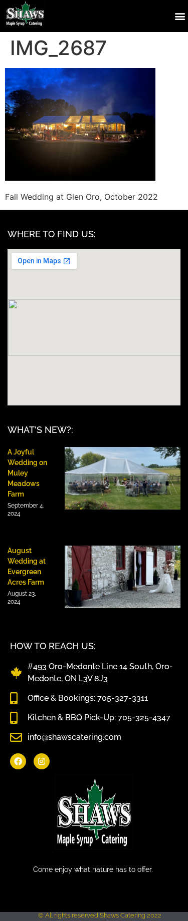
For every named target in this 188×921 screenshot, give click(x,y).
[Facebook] (18, 761)
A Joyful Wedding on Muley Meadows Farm (27, 473)
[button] (179, 16)
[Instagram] (42, 761)
